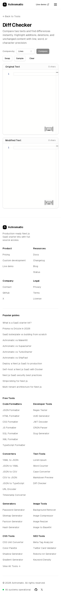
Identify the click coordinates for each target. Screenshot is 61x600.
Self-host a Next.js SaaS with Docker (23, 369)
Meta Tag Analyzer (43, 542)
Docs (36, 254)
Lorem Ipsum (40, 460)
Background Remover (44, 510)
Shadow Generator (13, 554)
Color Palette (10, 548)
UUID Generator (41, 416)
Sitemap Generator (12, 515)
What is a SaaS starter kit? (17, 322)
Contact (7, 287)
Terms (36, 293)
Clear (31, 58)
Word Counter (40, 466)
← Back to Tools (11, 16)
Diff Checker (39, 483)
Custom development (14, 260)
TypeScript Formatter (14, 445)
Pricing (6, 254)
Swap (7, 58)
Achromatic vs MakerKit (15, 340)
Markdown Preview (43, 477)
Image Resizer (40, 521)
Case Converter (41, 471)
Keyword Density (42, 559)
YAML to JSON (10, 460)
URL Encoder (9, 489)
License (37, 298)
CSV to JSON (10, 477)
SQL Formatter (10, 433)
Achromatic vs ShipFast (15, 357)
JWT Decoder (40, 422)
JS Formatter (9, 427)
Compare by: (9, 51)
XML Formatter (10, 439)
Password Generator (14, 510)
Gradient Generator (13, 559)
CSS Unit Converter (13, 542)
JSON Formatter (11, 410)
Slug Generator (41, 433)
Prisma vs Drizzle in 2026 (16, 328)
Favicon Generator (12, 521)
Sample (19, 58)
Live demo (41, 4)
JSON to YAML (10, 466)
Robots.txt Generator (44, 554)
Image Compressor (43, 515)
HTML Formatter (11, 416)
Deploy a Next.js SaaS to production (22, 363)
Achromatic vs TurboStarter (17, 352)
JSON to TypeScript (13, 483)
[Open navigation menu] (55, 4)
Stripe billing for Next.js (15, 381)
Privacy (37, 287)
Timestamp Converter (14, 495)
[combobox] (25, 51)
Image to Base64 (42, 527)
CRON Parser (40, 427)
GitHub (6, 293)
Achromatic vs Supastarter (17, 346)
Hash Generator (11, 527)
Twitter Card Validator (44, 548)
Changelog (39, 260)
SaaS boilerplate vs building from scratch (25, 334)
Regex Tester (40, 410)
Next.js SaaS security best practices (22, 375)
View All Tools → (11, 566)
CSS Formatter (10, 422)
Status (36, 272)
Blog (35, 266)
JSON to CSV (10, 471)
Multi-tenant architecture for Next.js (22, 387)
